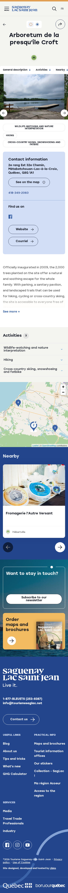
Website (22, 229)
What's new (12, 766)
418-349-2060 (18, 192)
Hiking (10, 136)
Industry (9, 831)
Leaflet (35, 445)
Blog (6, 743)
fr (62, 8)
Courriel (22, 241)
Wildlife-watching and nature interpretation (34, 127)
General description (15, 70)
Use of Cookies (21, 863)
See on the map (28, 182)
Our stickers (43, 763)
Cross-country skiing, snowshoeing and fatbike (34, 143)
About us (10, 751)
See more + (11, 311)
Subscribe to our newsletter (34, 599)
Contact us (19, 719)
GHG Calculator (15, 774)
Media (7, 811)
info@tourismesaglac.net (22, 703)
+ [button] (63, 387)
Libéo (53, 868)
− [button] (63, 392)
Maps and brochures (49, 743)
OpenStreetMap (49, 445)
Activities (42, 70)
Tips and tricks (14, 759)
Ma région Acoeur (47, 783)
